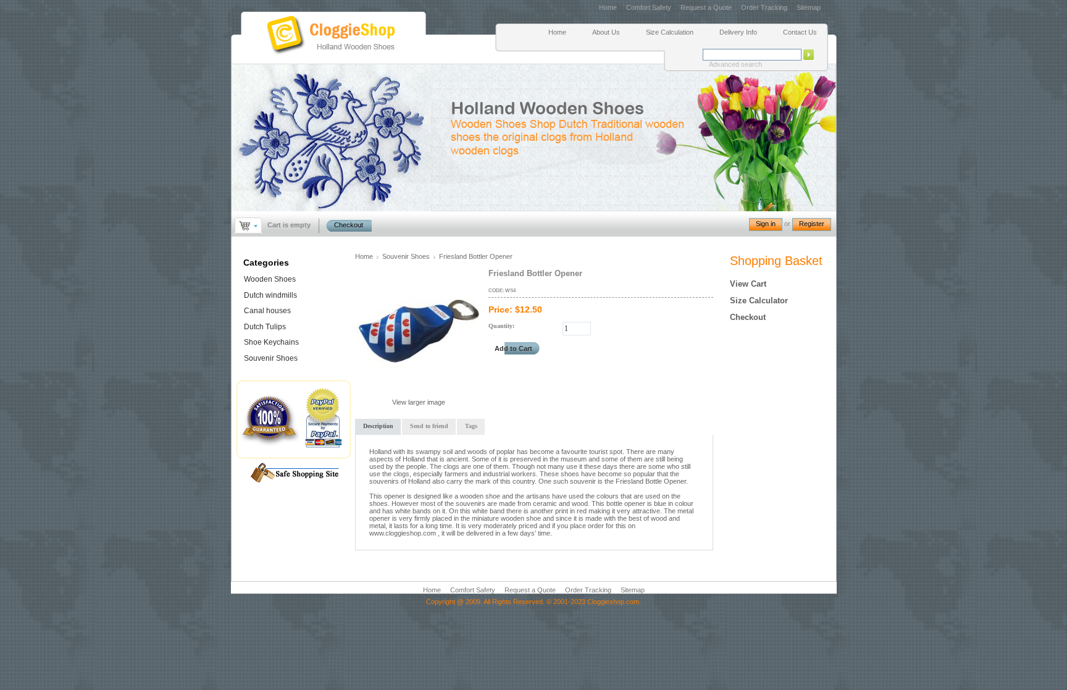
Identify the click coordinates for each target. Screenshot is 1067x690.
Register (811, 223)
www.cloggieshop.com (402, 533)
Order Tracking (764, 7)
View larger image (418, 402)
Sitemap (809, 7)
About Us (606, 32)
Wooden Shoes (270, 279)
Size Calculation (669, 32)
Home (608, 7)
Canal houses (267, 310)
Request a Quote (706, 7)
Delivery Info (738, 32)
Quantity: (501, 325)
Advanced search (735, 64)
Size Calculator (759, 300)
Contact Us (800, 32)
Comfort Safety (649, 7)
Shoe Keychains (271, 342)
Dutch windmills (270, 295)
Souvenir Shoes (406, 256)
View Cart (748, 283)
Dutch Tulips (265, 326)
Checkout (348, 225)
